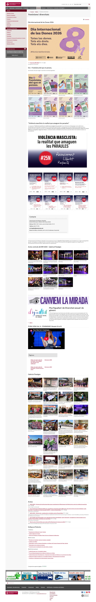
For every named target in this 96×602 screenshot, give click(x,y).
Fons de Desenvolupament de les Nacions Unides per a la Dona (42, 553)
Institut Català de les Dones (34, 533)
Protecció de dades (53, 595)
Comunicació (33, 8)
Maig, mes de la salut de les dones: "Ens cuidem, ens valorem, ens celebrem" (36, 361)
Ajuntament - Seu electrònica (15, 8)
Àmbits (38, 8)
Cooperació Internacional (12, 21)
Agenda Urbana (10, 13)
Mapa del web (52, 592)
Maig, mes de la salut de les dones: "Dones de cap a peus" (37, 368)
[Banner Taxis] (45, 576)
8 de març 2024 (48, 359)
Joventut (9, 34)
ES (68, 4)
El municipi (26, 8)
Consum (9, 19)
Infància (8, 32)
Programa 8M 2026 (34, 62)
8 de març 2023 (48, 367)
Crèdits (51, 598)
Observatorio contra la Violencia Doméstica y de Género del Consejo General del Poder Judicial (48, 543)
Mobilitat (9, 36)
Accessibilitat (52, 593)
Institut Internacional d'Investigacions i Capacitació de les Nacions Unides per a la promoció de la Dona (50, 554)
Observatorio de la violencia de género (37, 545)
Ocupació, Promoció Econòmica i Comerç (16, 38)
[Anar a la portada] (12, 592)
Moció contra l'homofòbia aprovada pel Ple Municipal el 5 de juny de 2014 (47, 522)
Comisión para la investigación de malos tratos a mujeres (40, 546)
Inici (7, 8)
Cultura (8, 22)
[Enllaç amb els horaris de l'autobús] (60, 576)
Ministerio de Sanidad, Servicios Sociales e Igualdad (39, 539)
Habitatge (9, 30)
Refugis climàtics (10, 43)
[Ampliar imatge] (35, 94)
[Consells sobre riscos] (76, 576)
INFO (31, 322)
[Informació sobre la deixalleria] (29, 576)
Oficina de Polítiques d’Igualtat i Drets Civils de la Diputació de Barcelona (44, 535)
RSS (89, 8)
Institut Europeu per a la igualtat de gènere (37, 551)
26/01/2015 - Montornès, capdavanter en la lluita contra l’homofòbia (46, 513)
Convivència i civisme (11, 17)
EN (70, 4)
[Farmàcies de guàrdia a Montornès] (13, 576)
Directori (43, 8)
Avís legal (51, 596)
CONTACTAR (64, 4)
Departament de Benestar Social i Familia (37, 532)
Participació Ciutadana (12, 40)
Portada (32, 11)
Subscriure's (15, 55)
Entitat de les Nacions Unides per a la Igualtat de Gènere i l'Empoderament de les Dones (47, 556)
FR (72, 4)
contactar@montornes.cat (41, 593)
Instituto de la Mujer (33, 541)
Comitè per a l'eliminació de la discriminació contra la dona (41, 558)
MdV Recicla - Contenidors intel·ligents (55, 8)
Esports (8, 26)
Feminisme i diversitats (12, 28)
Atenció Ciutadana (11, 15)
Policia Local (10, 41)
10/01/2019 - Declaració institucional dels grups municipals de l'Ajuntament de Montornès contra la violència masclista (58, 504)
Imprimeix (87, 19)
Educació (9, 24)
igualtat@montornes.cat (37, 228)
